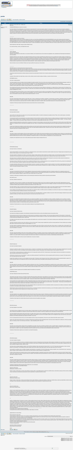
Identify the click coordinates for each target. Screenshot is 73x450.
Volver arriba (3, 429)
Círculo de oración (22, 19)
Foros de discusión (15, 19)
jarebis (3, 16)
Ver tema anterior (62, 21)
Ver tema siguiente (69, 21)
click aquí (56, 5)
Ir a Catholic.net (4, 7)
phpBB (18, 448)
